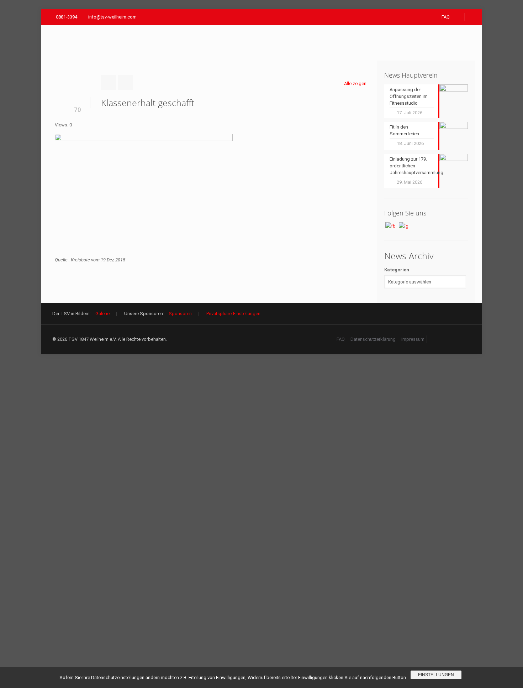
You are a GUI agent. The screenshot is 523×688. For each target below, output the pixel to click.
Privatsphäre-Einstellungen (233, 313)
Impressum (412, 339)
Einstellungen (436, 674)
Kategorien (396, 269)
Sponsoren (180, 313)
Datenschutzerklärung (373, 339)
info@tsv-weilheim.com (112, 17)
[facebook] (458, 17)
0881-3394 (66, 17)
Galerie (102, 313)
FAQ (446, 17)
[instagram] (445, 339)
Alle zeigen (355, 83)
